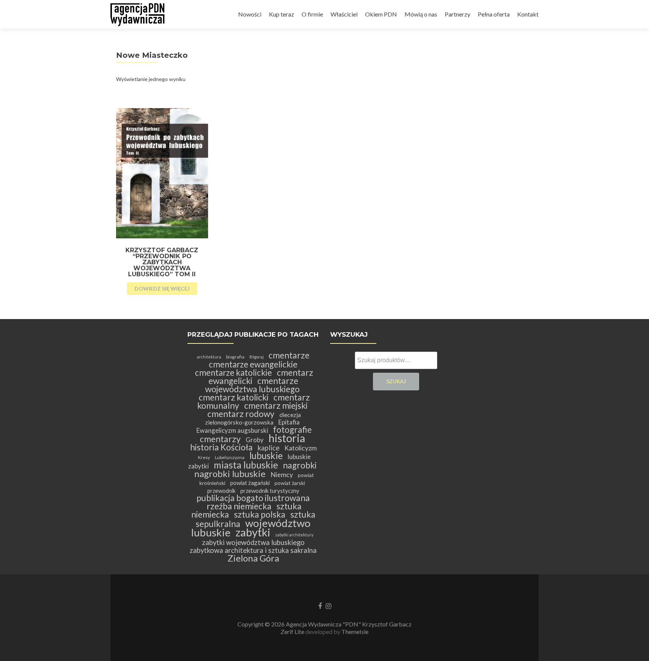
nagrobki (300, 465)
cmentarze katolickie (233, 372)
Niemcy (281, 475)
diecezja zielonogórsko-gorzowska (253, 418)
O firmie (312, 14)
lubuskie (266, 455)
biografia (235, 357)
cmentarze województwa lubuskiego (252, 385)
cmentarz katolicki (234, 397)
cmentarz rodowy (241, 414)
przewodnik (221, 490)
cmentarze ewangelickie (253, 364)
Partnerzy (457, 14)
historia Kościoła (221, 447)
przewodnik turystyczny (269, 490)
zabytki (252, 532)
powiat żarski (290, 483)
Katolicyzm (300, 448)
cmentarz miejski (276, 406)
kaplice (268, 448)
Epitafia (289, 422)
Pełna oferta (494, 14)
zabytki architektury (294, 534)
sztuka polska (259, 514)
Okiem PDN (381, 14)
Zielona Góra (253, 558)
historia (287, 437)
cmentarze (289, 355)
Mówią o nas (420, 14)
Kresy (204, 457)
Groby (255, 440)
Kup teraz (281, 14)
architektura (209, 356)
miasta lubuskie (246, 464)
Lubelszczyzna (230, 457)
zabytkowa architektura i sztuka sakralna (253, 550)
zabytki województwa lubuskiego (253, 542)
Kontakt (528, 14)
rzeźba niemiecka (239, 506)
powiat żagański (250, 482)
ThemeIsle (354, 631)
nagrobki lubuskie (230, 473)
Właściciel (344, 14)
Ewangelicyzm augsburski (232, 430)
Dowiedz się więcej (162, 288)
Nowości (249, 14)
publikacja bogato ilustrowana (253, 498)
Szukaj (396, 381)
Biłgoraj (256, 356)
